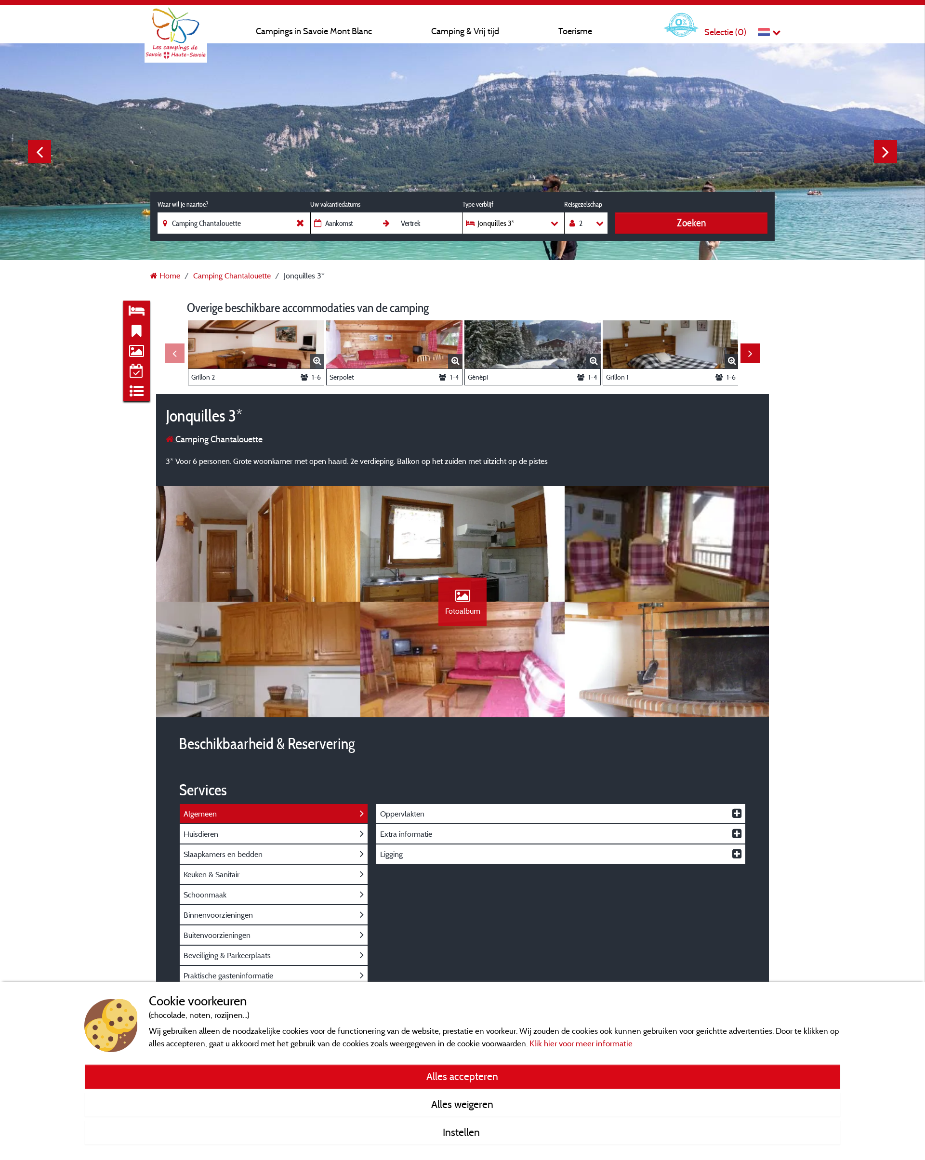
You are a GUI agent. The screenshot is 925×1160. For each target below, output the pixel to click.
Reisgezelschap (583, 204)
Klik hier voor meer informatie (581, 1043)
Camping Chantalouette (218, 439)
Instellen (462, 1132)
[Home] (176, 26)
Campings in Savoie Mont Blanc (314, 31)
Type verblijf (477, 204)
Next (885, 151)
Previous (39, 151)
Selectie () (725, 32)
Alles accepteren (462, 1076)
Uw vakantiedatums (335, 204)
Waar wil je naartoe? (183, 204)
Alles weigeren (462, 1104)
